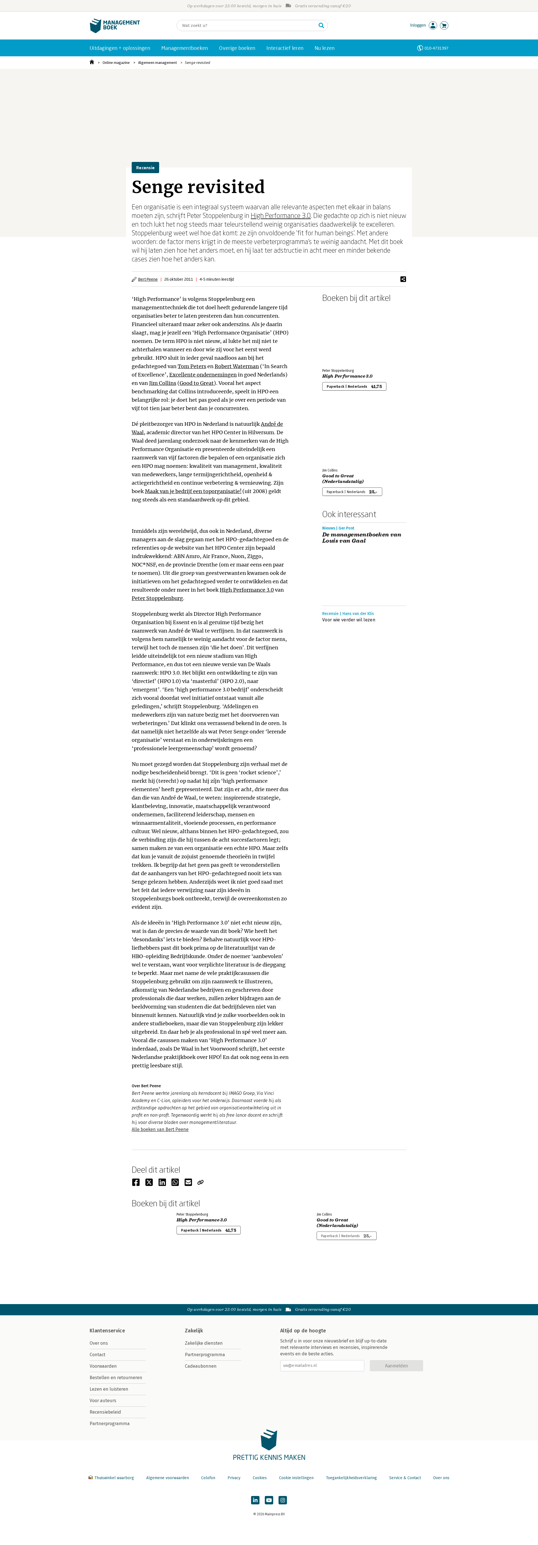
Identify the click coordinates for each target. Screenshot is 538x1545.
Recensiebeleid (105, 1412)
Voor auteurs (103, 1400)
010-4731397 (436, 48)
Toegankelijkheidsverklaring (351, 1478)
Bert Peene (148, 279)
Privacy (234, 1478)
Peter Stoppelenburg (157, 598)
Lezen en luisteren (109, 1389)
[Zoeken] (321, 25)
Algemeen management (157, 63)
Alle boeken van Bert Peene (160, 1129)
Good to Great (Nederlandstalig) (343, 478)
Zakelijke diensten (204, 1343)
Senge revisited (197, 63)
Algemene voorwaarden (167, 1478)
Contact (97, 1354)
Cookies (260, 1478)
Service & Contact (405, 1478)
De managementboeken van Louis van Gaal (361, 538)
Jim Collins (162, 383)
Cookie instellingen (296, 1478)
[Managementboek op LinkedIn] (255, 1500)
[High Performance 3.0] (341, 334)
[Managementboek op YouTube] (269, 1500)
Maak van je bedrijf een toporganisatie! (193, 491)
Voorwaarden (103, 1366)
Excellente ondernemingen (203, 374)
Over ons (99, 1343)
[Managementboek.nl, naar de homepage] (115, 31)
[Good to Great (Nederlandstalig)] (341, 434)
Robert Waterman (237, 366)
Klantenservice (107, 1331)
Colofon (208, 1478)
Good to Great (197, 383)
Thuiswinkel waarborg (114, 1478)
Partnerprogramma (110, 1423)
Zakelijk (194, 1331)
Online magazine (116, 63)
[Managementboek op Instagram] (283, 1500)
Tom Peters (192, 366)
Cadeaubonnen (201, 1366)
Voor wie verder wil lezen (348, 619)
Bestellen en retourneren (116, 1377)
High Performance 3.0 (281, 215)
